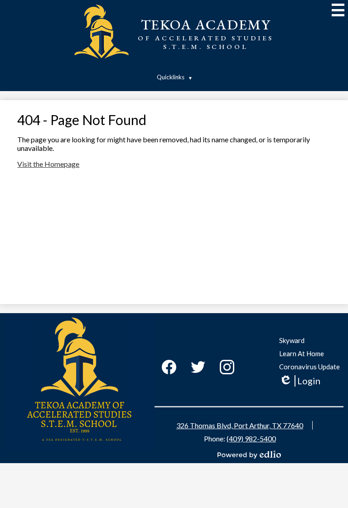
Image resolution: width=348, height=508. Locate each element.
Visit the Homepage (48, 164)
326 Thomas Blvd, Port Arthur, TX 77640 (239, 425)
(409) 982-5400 (251, 438)
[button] (174, 77)
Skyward (291, 340)
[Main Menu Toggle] (338, 10)
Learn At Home (301, 353)
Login (299, 381)
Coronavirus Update (309, 367)
